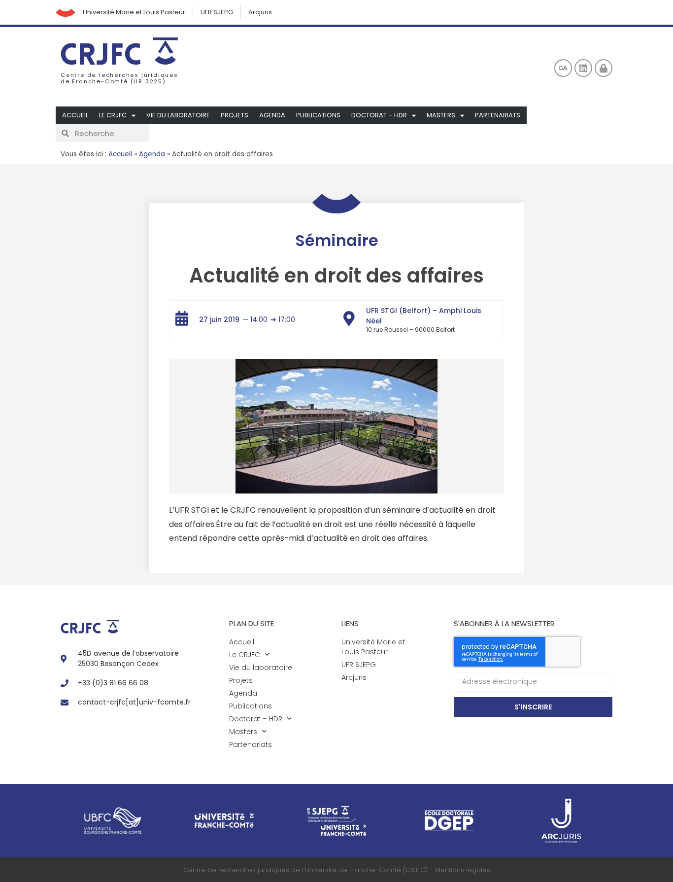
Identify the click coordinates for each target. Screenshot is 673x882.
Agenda (272, 115)
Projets (234, 115)
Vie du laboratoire (178, 115)
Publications (318, 115)
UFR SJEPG (217, 12)
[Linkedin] (583, 68)
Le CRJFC (113, 115)
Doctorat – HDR (379, 115)
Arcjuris (260, 12)
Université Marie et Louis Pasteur (134, 12)
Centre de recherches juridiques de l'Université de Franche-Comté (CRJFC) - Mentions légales (336, 870)
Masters (441, 115)
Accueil (75, 115)
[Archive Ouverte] (563, 68)
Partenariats (497, 115)
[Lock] (603, 68)
